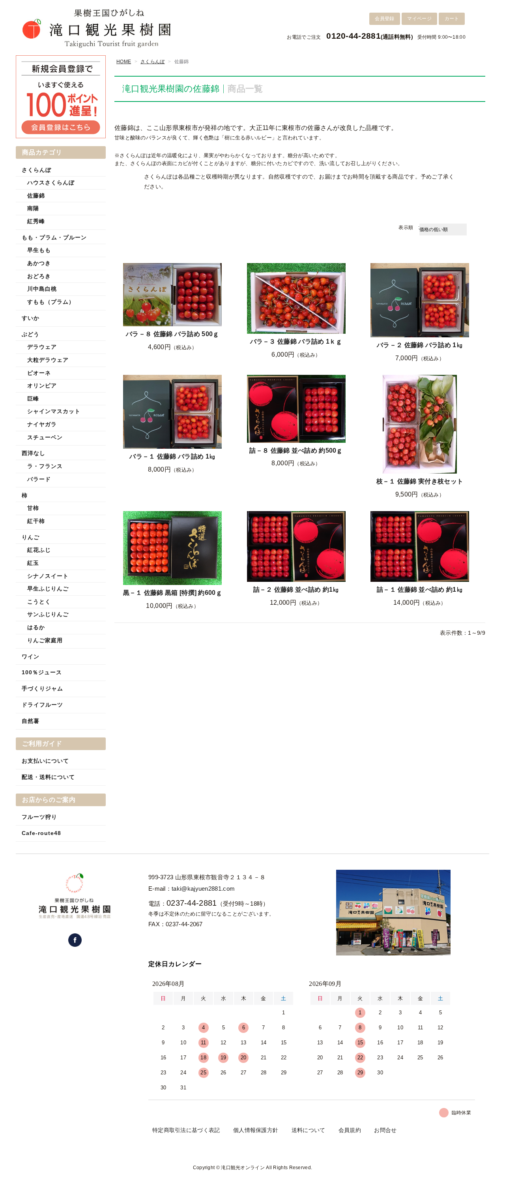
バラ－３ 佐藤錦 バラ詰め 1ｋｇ (296, 341)
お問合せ (385, 1130)
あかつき (39, 263)
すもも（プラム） (51, 302)
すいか (30, 318)
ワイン (30, 656)
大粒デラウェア (48, 360)
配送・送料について (48, 777)
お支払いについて (45, 761)
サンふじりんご (48, 614)
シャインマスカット (53, 411)
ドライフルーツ (42, 705)
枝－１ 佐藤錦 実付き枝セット (420, 481)
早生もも (39, 250)
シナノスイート (48, 576)
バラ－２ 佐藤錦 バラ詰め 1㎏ (420, 345)
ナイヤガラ (42, 424)
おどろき (39, 276)
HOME (123, 61)
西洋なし (33, 453)
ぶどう (30, 334)
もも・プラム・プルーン (54, 237)
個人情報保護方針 (255, 1130)
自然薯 (30, 721)
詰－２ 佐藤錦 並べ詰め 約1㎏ (296, 589)
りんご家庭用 (45, 640)
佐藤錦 (36, 195)
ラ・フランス (45, 466)
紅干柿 (36, 521)
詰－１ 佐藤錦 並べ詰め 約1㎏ (420, 589)
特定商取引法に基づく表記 (186, 1130)
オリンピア (42, 385)
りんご (30, 537)
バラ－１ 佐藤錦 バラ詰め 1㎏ (172, 456)
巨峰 (33, 398)
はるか (36, 627)
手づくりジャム (42, 688)
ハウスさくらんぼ (51, 182)
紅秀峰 (36, 221)
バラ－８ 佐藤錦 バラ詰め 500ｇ (172, 334)
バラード (39, 479)
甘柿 (33, 508)
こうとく (39, 601)
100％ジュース (42, 672)
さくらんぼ (152, 61)
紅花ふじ (39, 550)
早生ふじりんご (48, 588)
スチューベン (45, 437)
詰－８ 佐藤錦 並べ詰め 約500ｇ (295, 450)
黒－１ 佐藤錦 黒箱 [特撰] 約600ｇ (172, 592)
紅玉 (33, 563)
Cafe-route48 (41, 833)
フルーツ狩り (39, 817)
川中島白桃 (42, 289)
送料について (308, 1130)
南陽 (33, 208)
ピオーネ (39, 373)
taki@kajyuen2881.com (203, 888)
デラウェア (42, 347)
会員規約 (350, 1130)
